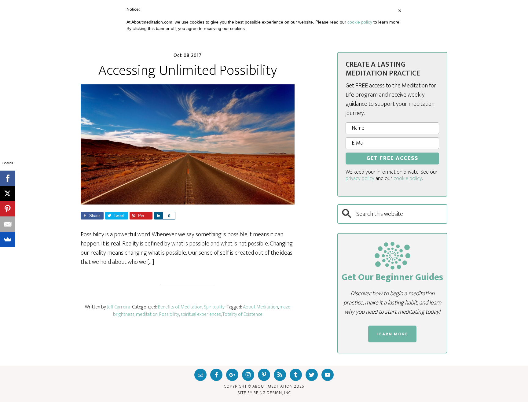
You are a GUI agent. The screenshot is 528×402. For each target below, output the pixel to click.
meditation (147, 314)
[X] (7, 193)
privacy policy (360, 178)
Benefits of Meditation (180, 307)
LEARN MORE (392, 333)
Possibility (169, 314)
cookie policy (408, 178)
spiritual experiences (201, 314)
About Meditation (260, 307)
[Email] (7, 224)
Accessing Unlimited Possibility (187, 70)
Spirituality (214, 307)
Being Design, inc (272, 392)
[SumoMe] (7, 239)
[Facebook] (7, 178)
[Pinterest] (7, 208)
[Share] (158, 215)
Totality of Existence (242, 314)
